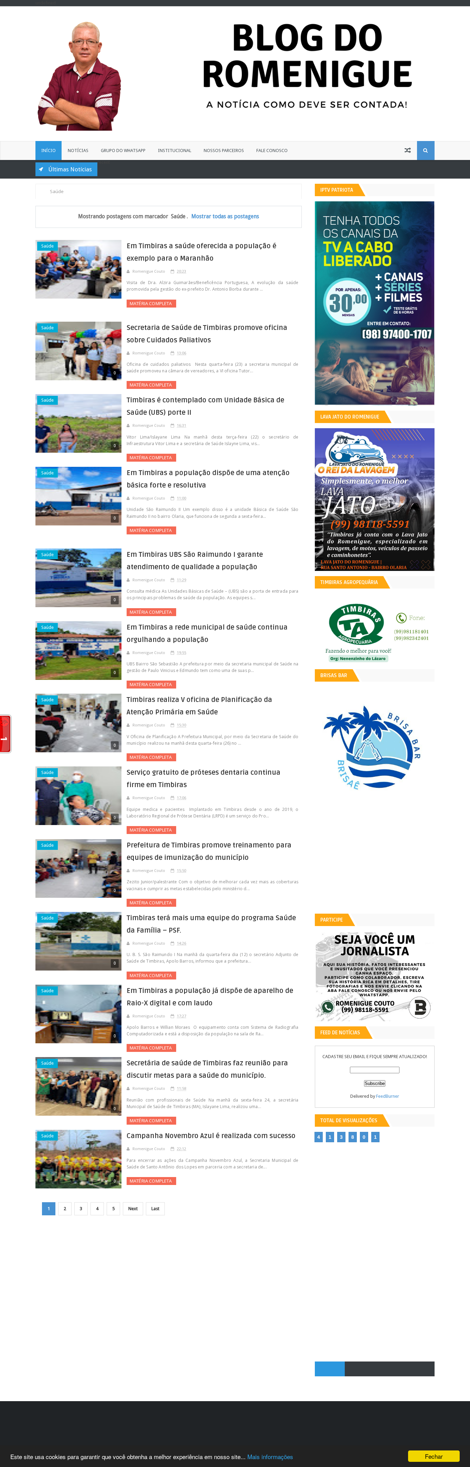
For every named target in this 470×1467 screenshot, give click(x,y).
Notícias (78, 150)
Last (155, 1208)
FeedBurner (387, 1096)
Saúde (47, 246)
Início (48, 150)
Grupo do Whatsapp (123, 150)
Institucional (174, 150)
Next (133, 1208)
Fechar (434, 1456)
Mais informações (270, 1456)
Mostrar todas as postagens (225, 216)
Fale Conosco (272, 150)
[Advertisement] (375, 860)
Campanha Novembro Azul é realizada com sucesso (211, 1136)
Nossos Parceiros (224, 150)
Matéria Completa (151, 303)
